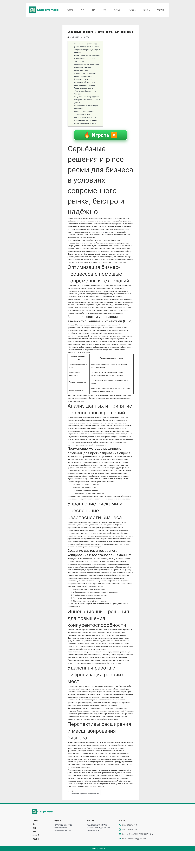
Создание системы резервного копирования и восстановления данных (87, 100)
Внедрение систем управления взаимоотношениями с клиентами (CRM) (86, 67)
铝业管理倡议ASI (61, 828)
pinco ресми (105, 232)
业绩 (104, 10)
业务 (82, 10)
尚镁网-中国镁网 (93, 830)
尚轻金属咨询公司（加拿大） (97, 825)
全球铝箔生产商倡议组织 (63, 825)
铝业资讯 (132, 10)
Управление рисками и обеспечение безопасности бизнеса (85, 91)
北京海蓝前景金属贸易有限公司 (98, 828)
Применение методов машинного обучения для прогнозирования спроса (84, 82)
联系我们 (160, 10)
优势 (93, 10)
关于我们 (70, 10)
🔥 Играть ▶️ (101, 135)
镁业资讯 (146, 10)
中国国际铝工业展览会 (63, 830)
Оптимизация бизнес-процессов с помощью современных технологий (87, 58)
